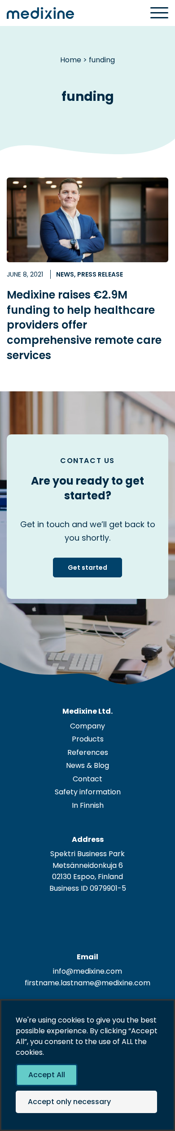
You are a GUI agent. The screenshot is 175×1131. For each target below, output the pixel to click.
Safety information (88, 792)
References (87, 752)
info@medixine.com (87, 971)
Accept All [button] (46, 1075)
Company (87, 726)
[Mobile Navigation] (159, 13)
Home (70, 60)
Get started (87, 567)
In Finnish (88, 805)
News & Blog (87, 765)
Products (88, 739)
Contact (87, 779)
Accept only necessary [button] (69, 1101)
